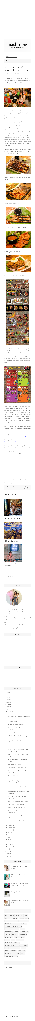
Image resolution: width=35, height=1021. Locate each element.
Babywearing (21, 950)
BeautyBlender (9, 953)
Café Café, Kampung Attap (12, 518)
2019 (7, 707)
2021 (7, 702)
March (9, 842)
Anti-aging (23, 923)
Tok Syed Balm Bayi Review (18, 892)
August (10, 830)
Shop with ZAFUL (12, 746)
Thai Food (7, 934)
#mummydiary (19, 915)
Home (16, 956)
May (9, 837)
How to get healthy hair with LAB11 (17, 807)
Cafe (16, 920)
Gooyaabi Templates (17, 1019)
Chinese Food (8, 929)
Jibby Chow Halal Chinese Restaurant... (12, 565)
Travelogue (16, 923)
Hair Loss (11, 948)
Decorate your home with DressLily (17, 724)
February (10, 844)
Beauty (12, 915)
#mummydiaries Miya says (14, 764)
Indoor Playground (19, 937)
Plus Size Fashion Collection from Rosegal (18, 733)
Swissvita (16, 942)
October (10, 825)
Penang (18, 948)
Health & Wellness (24, 918)
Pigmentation (8, 942)
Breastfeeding (20, 939)
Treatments (8, 926)
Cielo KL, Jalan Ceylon (11, 541)
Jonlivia (19, 945)
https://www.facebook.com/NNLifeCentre (15, 454)
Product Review (24, 931)
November (11, 714)
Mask (13, 939)
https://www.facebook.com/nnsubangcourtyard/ (17, 448)
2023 (7, 697)
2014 (7, 856)
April (9, 839)
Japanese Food (23, 934)
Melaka (7, 950)
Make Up (22, 929)
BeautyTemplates (18, 1016)
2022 (7, 700)
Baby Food (13, 950)
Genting (17, 953)
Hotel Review (8, 931)
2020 (7, 704)
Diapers (23, 948)
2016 (7, 851)
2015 (7, 854)
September (11, 828)
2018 (7, 709)
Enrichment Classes (10, 945)
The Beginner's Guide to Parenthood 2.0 (18, 768)
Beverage (16, 929)
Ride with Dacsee (12, 721)
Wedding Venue (9, 956)
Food (10, 483)
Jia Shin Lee (8, 73)
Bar (6, 948)
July (9, 832)
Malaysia (7, 939)
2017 (7, 849)
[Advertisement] (17, 21)
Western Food (22, 483)
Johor (22, 953)
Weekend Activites (23, 920)
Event (26, 915)
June (9, 835)
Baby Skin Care (8, 937)
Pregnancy (8, 923)
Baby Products (9, 920)
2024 (7, 695)
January (10, 847)
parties (25, 945)
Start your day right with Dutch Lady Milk (18, 801)
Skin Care (7, 918)
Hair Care (16, 931)
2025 (7, 692)
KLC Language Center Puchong (16, 804)
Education (15, 934)
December (10, 712)
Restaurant (15, 483)
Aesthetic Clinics (17, 926)
